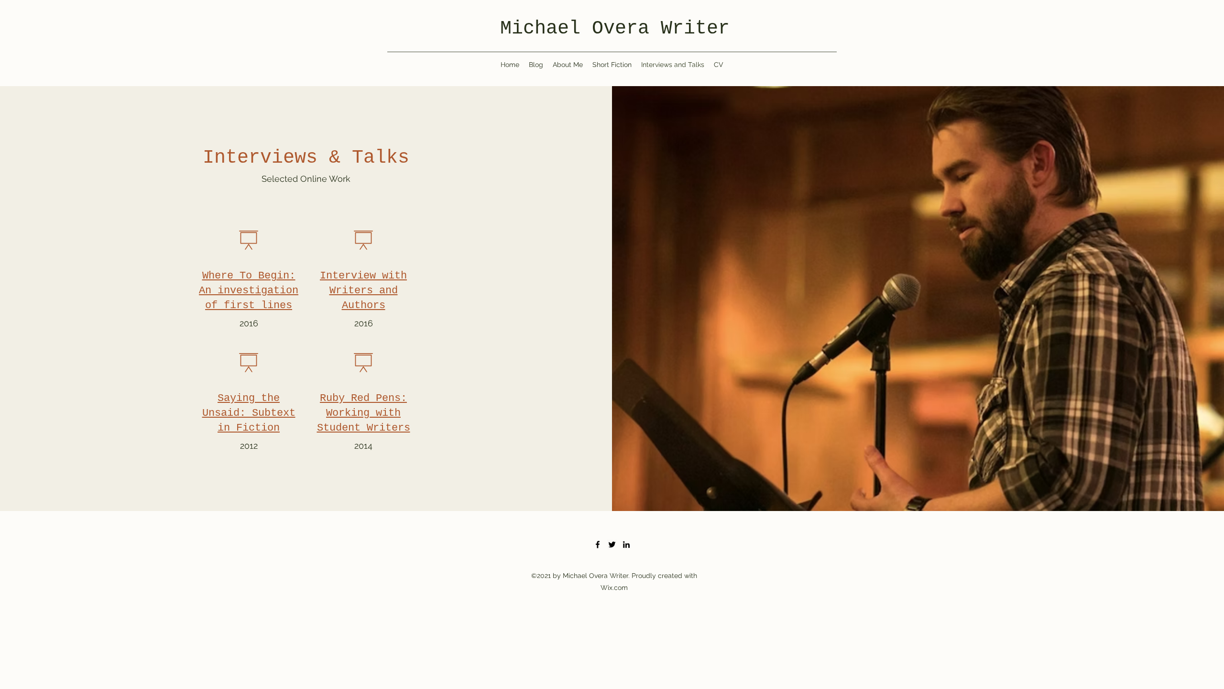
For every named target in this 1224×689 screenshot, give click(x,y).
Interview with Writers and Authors (363, 290)
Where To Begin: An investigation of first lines (248, 290)
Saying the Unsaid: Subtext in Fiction (248, 413)
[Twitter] (612, 544)
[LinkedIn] (626, 544)
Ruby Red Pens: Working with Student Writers (363, 413)
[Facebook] (597, 544)
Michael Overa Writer (615, 28)
